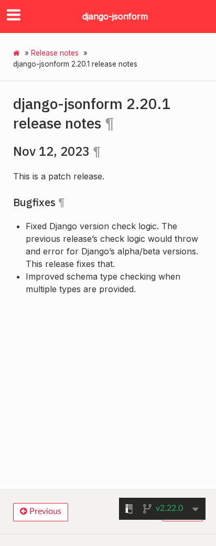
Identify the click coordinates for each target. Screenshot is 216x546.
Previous (44, 511)
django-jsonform (115, 16)
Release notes (55, 53)
